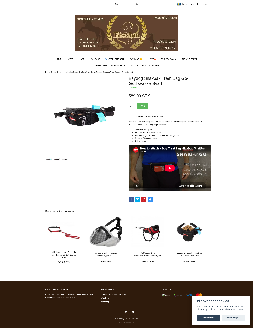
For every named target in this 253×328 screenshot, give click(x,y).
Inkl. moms (188, 4)
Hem (48, 72)
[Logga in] (198, 4)
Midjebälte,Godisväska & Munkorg (81, 72)
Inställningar (233, 317)
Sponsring (105, 302)
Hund (59, 59)
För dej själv (168, 59)
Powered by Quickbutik (126, 322)
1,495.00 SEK (147, 261)
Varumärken (118, 65)
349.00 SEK (64, 262)
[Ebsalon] (126, 30)
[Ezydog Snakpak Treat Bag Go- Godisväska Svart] (84, 115)
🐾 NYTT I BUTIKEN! (114, 59)
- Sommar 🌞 (135, 59)
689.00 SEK (189, 261)
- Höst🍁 (151, 59)
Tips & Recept (189, 59)
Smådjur (95, 59)
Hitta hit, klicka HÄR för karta (113, 295)
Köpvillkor (105, 298)
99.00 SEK (105, 261)
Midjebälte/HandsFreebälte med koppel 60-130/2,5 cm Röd (63, 255)
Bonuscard (100, 65)
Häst (81, 59)
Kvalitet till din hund (59, 72)
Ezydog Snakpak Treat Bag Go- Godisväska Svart (116, 72)
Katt (70, 59)
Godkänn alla (208, 317)
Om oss (134, 65)
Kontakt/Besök (150, 65)
